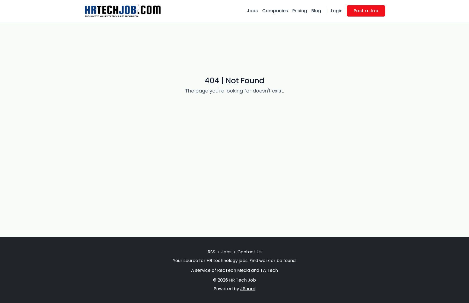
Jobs (252, 11)
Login (337, 11)
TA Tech (269, 270)
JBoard (247, 289)
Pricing (299, 11)
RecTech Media (233, 270)
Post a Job (366, 11)
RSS (211, 252)
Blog (316, 11)
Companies (275, 11)
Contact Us (249, 252)
